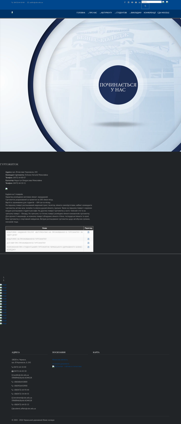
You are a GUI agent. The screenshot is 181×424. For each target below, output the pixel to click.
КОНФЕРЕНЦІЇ (150, 13)
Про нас (93, 13)
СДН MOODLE (163, 13)
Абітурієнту (106, 13)
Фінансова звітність (60, 360)
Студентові (121, 13)
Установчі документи (60, 364)
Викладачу (136, 13)
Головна (81, 13)
